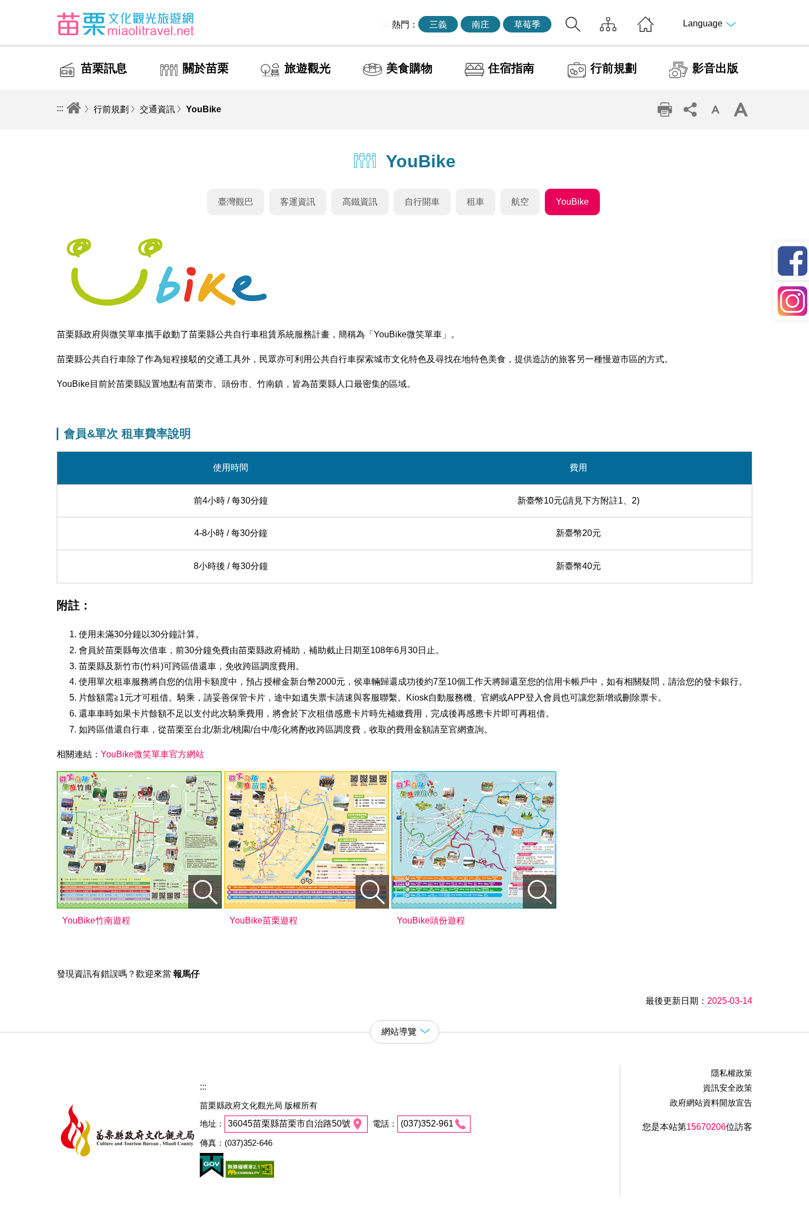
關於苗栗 (206, 68)
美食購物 (409, 68)
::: (386, 23)
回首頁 (646, 24)
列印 (665, 109)
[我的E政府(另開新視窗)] (211, 1174)
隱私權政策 (731, 1073)
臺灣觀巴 (235, 201)
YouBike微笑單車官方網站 (152, 754)
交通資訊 (157, 109)
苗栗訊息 (104, 68)
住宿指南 (511, 68)
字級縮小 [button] (715, 109)
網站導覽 (608, 24)
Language (703, 23)
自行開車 (422, 201)
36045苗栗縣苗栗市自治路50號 (289, 1123)
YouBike (203, 109)
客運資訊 (297, 201)
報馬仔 (186, 974)
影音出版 (715, 68)
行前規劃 (614, 68)
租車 (475, 201)
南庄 (480, 24)
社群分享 (690, 109)
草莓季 (527, 24)
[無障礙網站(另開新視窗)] (248, 1174)
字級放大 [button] (741, 109)
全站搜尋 (573, 24)
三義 (438, 24)
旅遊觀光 (308, 68)
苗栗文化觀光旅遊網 (125, 24)
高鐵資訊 (360, 201)
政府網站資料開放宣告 (711, 1102)
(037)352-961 (427, 1123)
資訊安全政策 (727, 1087)
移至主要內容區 (31, 9)
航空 (520, 201)
